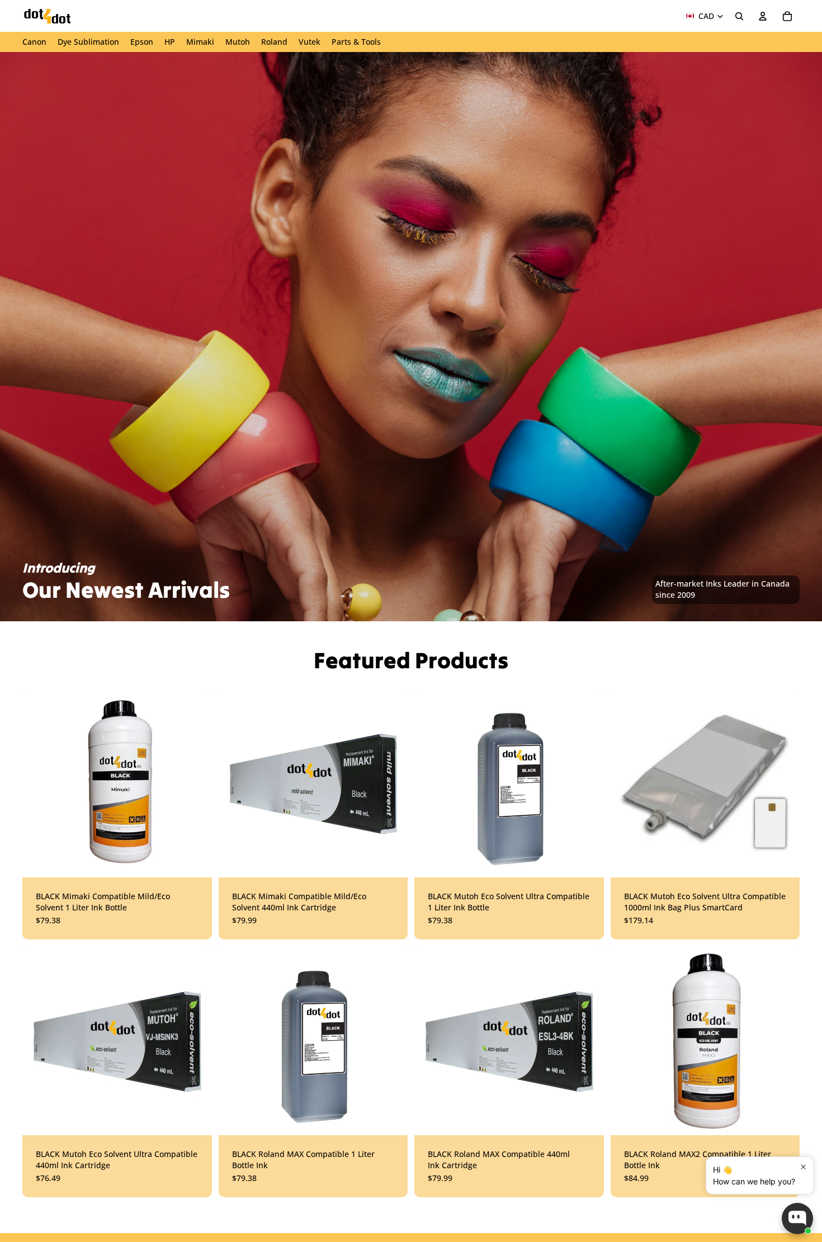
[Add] (587, 860)
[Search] (739, 16)
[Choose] (195, 860)
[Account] (762, 16)
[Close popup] (803, 1166)
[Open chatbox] (797, 1218)
